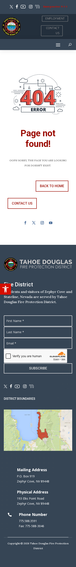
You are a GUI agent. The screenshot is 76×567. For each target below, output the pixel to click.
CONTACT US (53, 30)
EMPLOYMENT (55, 19)
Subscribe (38, 368)
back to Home (52, 186)
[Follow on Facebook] (17, 7)
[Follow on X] (11, 7)
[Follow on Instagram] (30, 7)
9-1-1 (64, 6)
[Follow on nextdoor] (37, 7)
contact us (22, 203)
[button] (5, 289)
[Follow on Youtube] (23, 7)
